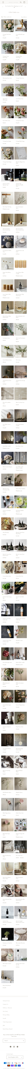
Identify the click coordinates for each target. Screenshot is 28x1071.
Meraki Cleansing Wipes (6, 771)
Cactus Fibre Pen (19, 576)
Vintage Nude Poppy (7, 161)
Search (4, 1018)
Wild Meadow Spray (7, 792)
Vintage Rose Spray (20, 120)
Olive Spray (18, 360)
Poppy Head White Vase (7, 273)
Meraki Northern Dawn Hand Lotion (20, 229)
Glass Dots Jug (6, 532)
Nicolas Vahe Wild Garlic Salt (6, 619)
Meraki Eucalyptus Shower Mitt (6, 878)
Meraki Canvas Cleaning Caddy (6, 489)
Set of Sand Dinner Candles (20, 425)
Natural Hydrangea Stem (7, 705)
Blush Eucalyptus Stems (19, 878)
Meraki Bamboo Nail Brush (20, 317)
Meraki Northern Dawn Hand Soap (6, 229)
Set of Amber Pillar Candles (7, 295)
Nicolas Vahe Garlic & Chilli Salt (20, 619)
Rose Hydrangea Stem (7, 662)
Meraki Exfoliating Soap (7, 856)
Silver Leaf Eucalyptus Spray (20, 338)
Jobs (4, 1025)
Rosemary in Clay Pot (7, 943)
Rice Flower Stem (19, 446)
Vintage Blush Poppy (20, 141)
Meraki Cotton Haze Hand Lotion (7, 555)
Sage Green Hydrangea (5, 99)
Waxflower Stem (19, 640)
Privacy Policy (6, 1014)
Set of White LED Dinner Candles (19, 467)
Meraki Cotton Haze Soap (20, 555)
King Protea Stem (19, 726)
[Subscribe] (23, 1041)
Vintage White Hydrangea (19, 57)
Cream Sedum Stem (7, 576)
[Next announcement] (25, 6)
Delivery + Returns (7, 1007)
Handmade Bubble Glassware (20, 511)
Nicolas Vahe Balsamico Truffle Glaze (19, 185)
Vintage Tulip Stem (20, 78)
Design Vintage (10, 1068)
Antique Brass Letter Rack (7, 381)
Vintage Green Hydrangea (6, 57)
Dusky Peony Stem (19, 813)
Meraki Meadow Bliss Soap (7, 900)
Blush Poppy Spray (7, 813)
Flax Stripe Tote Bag (7, 206)
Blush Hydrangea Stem (6, 834)
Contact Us (5, 1004)
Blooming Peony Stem (7, 78)
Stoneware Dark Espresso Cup (6, 184)
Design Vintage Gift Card (20, 834)
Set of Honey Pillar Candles (20, 273)
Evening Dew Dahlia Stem (7, 251)
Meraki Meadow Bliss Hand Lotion (20, 900)
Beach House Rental (7, 1029)
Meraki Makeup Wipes (19, 771)
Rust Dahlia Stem (6, 120)
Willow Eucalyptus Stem (20, 683)
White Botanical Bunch (6, 683)
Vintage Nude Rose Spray (7, 35)
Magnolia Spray (19, 792)
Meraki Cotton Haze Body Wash (20, 533)
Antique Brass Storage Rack (20, 381)
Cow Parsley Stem (19, 98)
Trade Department (7, 1022)
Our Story (5, 1011)
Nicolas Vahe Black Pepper (7, 511)
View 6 (23, 1068)
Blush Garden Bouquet (7, 466)
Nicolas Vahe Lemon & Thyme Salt (7, 641)
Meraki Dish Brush (7, 985)
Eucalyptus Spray (6, 338)
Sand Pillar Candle (7, 446)
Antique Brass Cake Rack (20, 251)
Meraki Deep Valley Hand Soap (20, 295)
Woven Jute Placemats (20, 943)
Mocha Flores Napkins (20, 488)
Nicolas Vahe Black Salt (20, 597)
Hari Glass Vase (19, 855)
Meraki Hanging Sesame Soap (19, 749)
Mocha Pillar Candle (20, 662)
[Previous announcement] (2, 6)
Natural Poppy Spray (20, 704)
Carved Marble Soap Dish (20, 35)
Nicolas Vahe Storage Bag (7, 597)
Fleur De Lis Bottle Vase (6, 403)
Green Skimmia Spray (7, 360)
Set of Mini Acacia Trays (6, 425)
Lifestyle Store (6, 1000)
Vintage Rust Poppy (7, 141)
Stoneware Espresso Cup (7, 727)
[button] (3, 2)
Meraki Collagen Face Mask (20, 162)
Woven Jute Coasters (7, 963)
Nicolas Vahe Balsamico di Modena (7, 921)
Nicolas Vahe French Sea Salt (20, 964)
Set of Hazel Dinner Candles (7, 749)
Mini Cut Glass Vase (20, 402)
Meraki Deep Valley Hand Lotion (7, 317)
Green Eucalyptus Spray (19, 207)
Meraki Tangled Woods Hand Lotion (20, 921)
